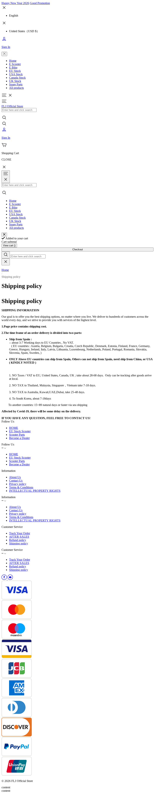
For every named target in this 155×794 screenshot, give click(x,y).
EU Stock (15, 70)
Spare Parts (15, 84)
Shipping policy (18, 543)
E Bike (13, 67)
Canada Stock (17, 77)
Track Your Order (19, 533)
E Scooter (15, 64)
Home (12, 60)
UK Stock (15, 81)
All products (16, 87)
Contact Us (15, 480)
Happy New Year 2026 (15, 3)
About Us (15, 477)
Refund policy (17, 540)
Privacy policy (17, 484)
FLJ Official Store (12, 106)
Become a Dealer (19, 438)
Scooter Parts (17, 434)
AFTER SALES (19, 536)
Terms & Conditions (21, 487)
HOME (13, 427)
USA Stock (16, 74)
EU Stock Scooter (20, 431)
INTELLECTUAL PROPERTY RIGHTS (34, 490)
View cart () (9, 245)
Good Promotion (40, 3)
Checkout (77, 249)
